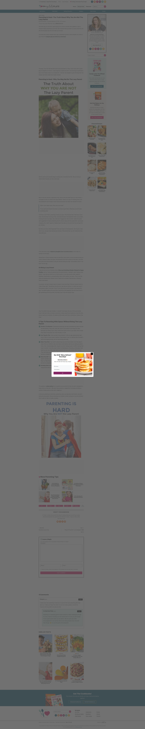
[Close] (92, 354)
